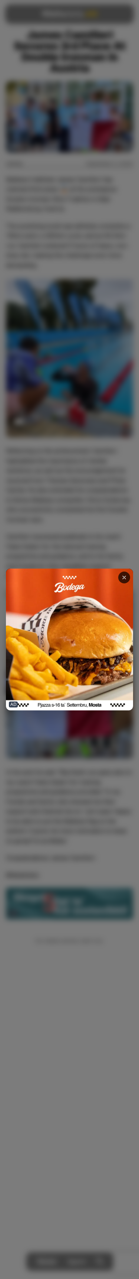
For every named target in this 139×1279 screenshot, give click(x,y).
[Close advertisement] (124, 577)
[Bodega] (69, 640)
